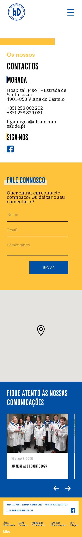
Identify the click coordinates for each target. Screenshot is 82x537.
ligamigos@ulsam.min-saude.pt (33, 124)
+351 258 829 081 (25, 113)
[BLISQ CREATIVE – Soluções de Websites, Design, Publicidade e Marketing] (6, 532)
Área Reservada (9, 524)
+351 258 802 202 (25, 108)
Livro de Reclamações (58, 524)
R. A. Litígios (74, 524)
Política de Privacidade (38, 524)
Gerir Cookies (22, 524)
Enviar (48, 267)
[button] (40, 330)
